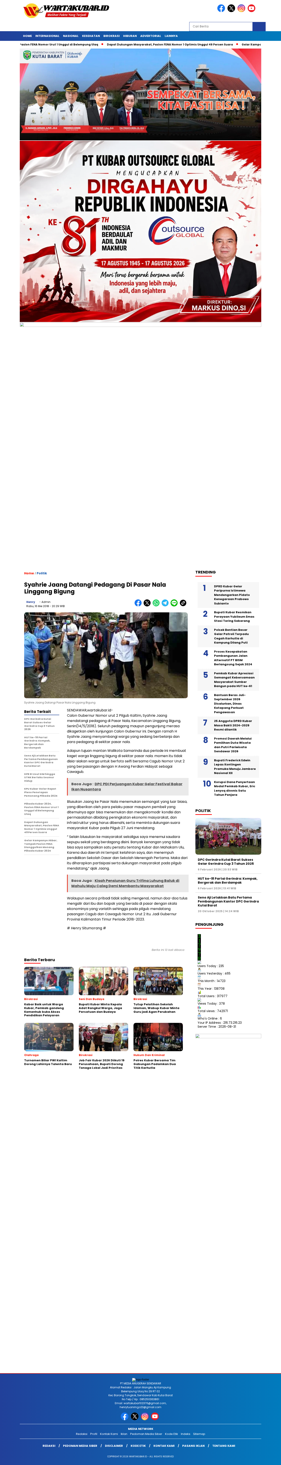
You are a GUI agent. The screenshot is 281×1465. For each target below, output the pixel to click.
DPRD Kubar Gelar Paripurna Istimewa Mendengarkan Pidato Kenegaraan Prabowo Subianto (232, 594)
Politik (42, 573)
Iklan (124, 1434)
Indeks (185, 1434)
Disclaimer (114, 1446)
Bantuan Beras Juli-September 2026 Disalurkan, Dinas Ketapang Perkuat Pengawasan (230, 703)
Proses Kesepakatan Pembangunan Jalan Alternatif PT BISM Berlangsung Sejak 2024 (233, 657)
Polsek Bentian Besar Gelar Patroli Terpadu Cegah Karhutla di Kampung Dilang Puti (231, 636)
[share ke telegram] (166, 605)
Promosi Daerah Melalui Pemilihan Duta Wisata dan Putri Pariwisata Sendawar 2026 (233, 744)
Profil (93, 1434)
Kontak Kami (109, 1434)
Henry (30, 602)
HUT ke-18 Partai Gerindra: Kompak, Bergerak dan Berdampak (228, 880)
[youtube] (252, 11)
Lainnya (171, 36)
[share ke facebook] (139, 605)
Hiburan (130, 36)
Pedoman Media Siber (146, 1434)
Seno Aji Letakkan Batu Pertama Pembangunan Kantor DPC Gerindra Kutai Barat (228, 901)
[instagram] (242, 11)
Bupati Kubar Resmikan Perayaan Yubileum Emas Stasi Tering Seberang (234, 616)
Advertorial (150, 36)
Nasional (71, 36)
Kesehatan (91, 36)
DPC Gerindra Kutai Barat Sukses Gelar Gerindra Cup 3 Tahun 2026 (226, 861)
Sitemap (199, 1434)
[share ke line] (175, 605)
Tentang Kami (223, 1446)
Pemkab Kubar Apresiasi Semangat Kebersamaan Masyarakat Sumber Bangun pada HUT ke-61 (234, 679)
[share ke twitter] (148, 605)
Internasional (47, 36)
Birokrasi (111, 36)
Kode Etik (171, 1434)
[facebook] (222, 11)
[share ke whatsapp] (157, 605)
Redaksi (81, 1434)
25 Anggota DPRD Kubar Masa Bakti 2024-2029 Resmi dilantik (233, 725)
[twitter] (232, 11)
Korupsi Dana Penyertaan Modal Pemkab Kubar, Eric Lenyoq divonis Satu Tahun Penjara (234, 788)
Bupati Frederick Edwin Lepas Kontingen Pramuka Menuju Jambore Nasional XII (235, 766)
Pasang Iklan (193, 1446)
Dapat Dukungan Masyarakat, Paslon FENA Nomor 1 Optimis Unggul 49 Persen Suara (130, 44)
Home (27, 36)
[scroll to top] (269, 1458)
